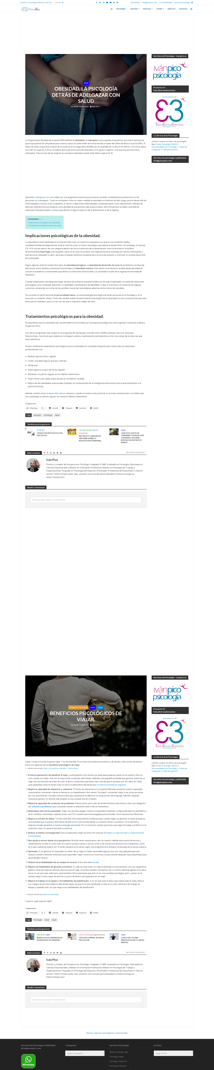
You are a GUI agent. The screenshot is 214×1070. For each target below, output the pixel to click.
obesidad (37, 415)
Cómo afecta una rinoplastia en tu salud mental (132, 940)
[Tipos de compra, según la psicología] (71, 936)
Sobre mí (171, 9)
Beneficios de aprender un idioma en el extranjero (49, 939)
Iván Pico (95, 106)
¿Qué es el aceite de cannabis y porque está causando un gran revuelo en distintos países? (132, 437)
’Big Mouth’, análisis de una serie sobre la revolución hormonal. (90, 438)
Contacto (183, 9)
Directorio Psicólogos (182, 2)
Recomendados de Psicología (164, 147)
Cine (80, 430)
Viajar (100, 707)
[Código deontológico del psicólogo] (29, 431)
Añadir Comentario (80, 106)
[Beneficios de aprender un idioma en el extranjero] (29, 936)
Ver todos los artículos (135, 452)
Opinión (95, 430)
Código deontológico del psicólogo (50, 434)
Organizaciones (99, 934)
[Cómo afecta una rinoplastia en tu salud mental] (114, 936)
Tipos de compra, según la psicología (91, 939)
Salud (86, 83)
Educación (87, 430)
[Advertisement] (107, 35)
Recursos (147, 9)
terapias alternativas (55, 393)
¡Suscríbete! (135, 2)
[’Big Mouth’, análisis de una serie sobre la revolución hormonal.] (71, 431)
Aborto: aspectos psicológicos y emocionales (107, 1033)
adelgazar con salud (45, 197)
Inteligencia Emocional (78, 707)
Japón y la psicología (51, 894)
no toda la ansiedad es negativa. (111, 784)
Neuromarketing (85, 934)
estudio (95, 862)
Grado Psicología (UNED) (166, 144)
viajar (54, 920)
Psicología (120, 9)
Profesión (41, 430)
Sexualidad (83, 433)
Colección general (170, 149)
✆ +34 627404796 (166, 2)
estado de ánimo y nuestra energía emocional (58, 825)
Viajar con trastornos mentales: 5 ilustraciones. (61, 768)
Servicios (134, 9)
